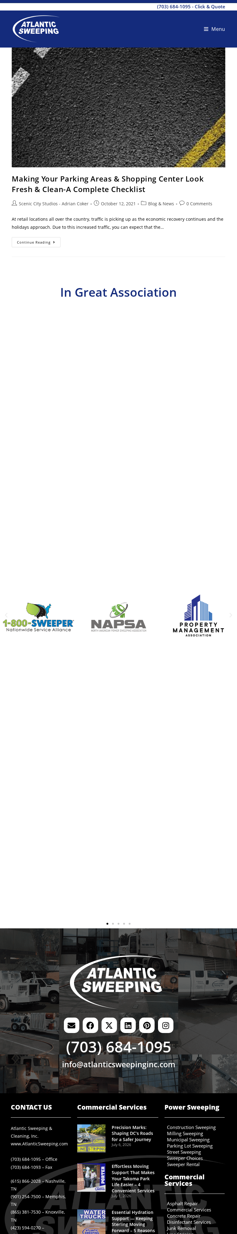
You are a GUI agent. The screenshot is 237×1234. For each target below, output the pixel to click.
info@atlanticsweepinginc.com (118, 1064)
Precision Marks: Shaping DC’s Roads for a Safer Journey (132, 1133)
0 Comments (199, 204)
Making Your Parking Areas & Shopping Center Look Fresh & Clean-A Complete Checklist (108, 184)
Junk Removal (181, 1228)
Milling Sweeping (185, 1134)
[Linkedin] (128, 1025)
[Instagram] (165, 1025)
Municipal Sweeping (188, 1140)
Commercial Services (189, 1210)
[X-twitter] (109, 1025)
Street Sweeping (184, 1152)
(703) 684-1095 (174, 6)
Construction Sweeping (191, 1127)
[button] (6, 615)
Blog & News (161, 204)
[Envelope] (71, 1025)
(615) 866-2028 (26, 1181)
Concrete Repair (184, 1216)
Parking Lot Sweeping (190, 1146)
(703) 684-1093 (26, 1167)
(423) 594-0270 (26, 1228)
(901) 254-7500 (26, 1196)
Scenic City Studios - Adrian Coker (54, 204)
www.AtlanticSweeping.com (39, 1144)
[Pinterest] (147, 1025)
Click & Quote (210, 6)
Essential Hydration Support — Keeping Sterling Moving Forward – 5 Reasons (133, 1221)
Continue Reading (38, 241)
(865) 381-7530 (26, 1212)
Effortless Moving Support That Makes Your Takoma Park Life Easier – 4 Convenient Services (133, 1178)
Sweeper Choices (185, 1158)
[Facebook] (90, 1025)
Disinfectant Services (189, 1222)
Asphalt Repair (182, 1204)
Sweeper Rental (183, 1164)
